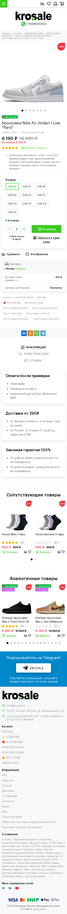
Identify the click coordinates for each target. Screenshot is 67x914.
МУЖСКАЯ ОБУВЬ (24, 297)
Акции (5, 806)
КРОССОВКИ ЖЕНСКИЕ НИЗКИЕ (48, 318)
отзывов (17, 849)
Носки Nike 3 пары (13, 534)
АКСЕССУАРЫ (10, 762)
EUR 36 (12, 186)
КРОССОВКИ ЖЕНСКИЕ (44, 308)
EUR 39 (12, 194)
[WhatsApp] (36, 333)
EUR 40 (27, 194)
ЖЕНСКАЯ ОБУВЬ (34, 302)
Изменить (20, 268)
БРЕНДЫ (41, 297)
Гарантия (7, 780)
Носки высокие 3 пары (49, 534)
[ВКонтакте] (24, 333)
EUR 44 (42, 203)
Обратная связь (12, 816)
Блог (5, 811)
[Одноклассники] (30, 333)
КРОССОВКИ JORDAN (37, 313)
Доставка (8, 790)
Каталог (7, 297)
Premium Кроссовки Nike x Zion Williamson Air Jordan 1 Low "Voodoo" (49, 619)
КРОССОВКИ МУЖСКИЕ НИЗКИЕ (17, 318)
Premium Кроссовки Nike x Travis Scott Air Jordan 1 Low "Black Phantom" (15, 619)
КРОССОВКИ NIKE (12, 313)
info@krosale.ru (16, 705)
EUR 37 (27, 186)
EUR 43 (27, 203)
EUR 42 (12, 203)
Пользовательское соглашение (22, 827)
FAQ (4, 775)
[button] (22, 111)
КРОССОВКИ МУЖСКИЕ (15, 308)
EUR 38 (41, 186)
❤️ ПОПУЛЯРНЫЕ (12, 302)
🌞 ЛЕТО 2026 (11, 757)
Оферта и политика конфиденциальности (29, 821)
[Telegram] (43, 333)
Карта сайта (39, 908)
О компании (9, 795)
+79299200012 (37, 23)
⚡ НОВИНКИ (10, 736)
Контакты (8, 801)
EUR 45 (12, 212)
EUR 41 (41, 194)
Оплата (7, 785)
